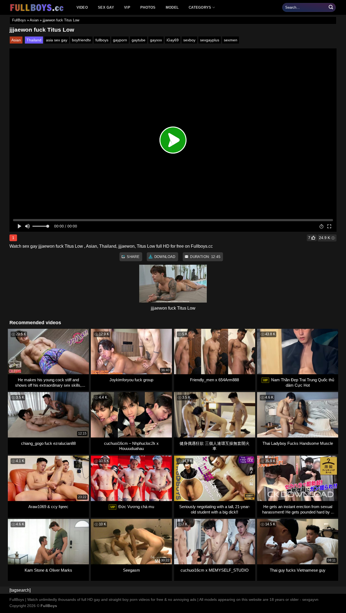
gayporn (120, 40)
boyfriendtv (81, 40)
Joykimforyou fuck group (131, 379)
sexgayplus (209, 40)
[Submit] (330, 7)
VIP (127, 7)
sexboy (189, 40)
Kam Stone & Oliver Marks (48, 570)
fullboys (101, 40)
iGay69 (173, 40)
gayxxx (156, 40)
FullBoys (19, 20)
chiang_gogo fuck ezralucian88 (48, 443)
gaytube (138, 40)
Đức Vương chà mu (132, 506)
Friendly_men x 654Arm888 (214, 379)
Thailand (33, 40)
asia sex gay (56, 40)
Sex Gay (106, 7)
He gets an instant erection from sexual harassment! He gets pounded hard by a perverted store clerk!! (297, 509)
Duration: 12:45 (204, 257)
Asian (34, 20)
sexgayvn (310, 599)
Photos (148, 7)
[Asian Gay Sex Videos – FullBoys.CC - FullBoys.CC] (37, 8)
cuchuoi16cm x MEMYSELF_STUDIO (215, 570)
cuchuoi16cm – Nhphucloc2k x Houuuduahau (131, 446)
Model (172, 7)
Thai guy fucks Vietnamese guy (297, 570)
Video (82, 7)
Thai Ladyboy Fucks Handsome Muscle (297, 443)
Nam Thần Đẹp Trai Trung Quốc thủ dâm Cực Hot (298, 382)
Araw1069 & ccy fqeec (48, 506)
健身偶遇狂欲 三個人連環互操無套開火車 (214, 446)
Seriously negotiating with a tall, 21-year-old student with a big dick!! (214, 509)
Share (132, 257)
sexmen (230, 40)
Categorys (200, 7)
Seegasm (131, 570)
